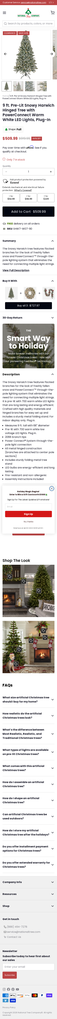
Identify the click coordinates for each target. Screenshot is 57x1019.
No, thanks (28, 521)
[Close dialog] (52, 488)
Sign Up (28, 514)
